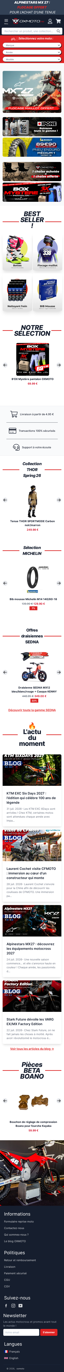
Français (14, 1351)
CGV (7, 1286)
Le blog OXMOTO (15, 1241)
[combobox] (32, 31)
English (13, 1358)
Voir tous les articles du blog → (32, 1048)
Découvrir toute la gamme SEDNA (32, 710)
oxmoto (20, 1368)
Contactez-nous (14, 1228)
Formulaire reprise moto (19, 1221)
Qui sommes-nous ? (16, 1234)
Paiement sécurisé (15, 1273)
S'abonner (49, 1332)
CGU (7, 1279)
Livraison (9, 1266)
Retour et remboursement (20, 1260)
